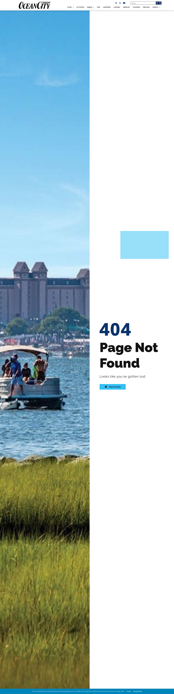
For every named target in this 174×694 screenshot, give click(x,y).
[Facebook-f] (116, 3)
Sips (98, 7)
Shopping (107, 7)
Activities (80, 7)
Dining (89, 7)
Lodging (117, 7)
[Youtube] (124, 3)
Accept (129, 691)
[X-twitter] (120, 3)
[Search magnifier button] (160, 3)
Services (126, 7)
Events (155, 7)
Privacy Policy (137, 691)
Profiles (146, 7)
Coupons (136, 7)
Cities (69, 7)
